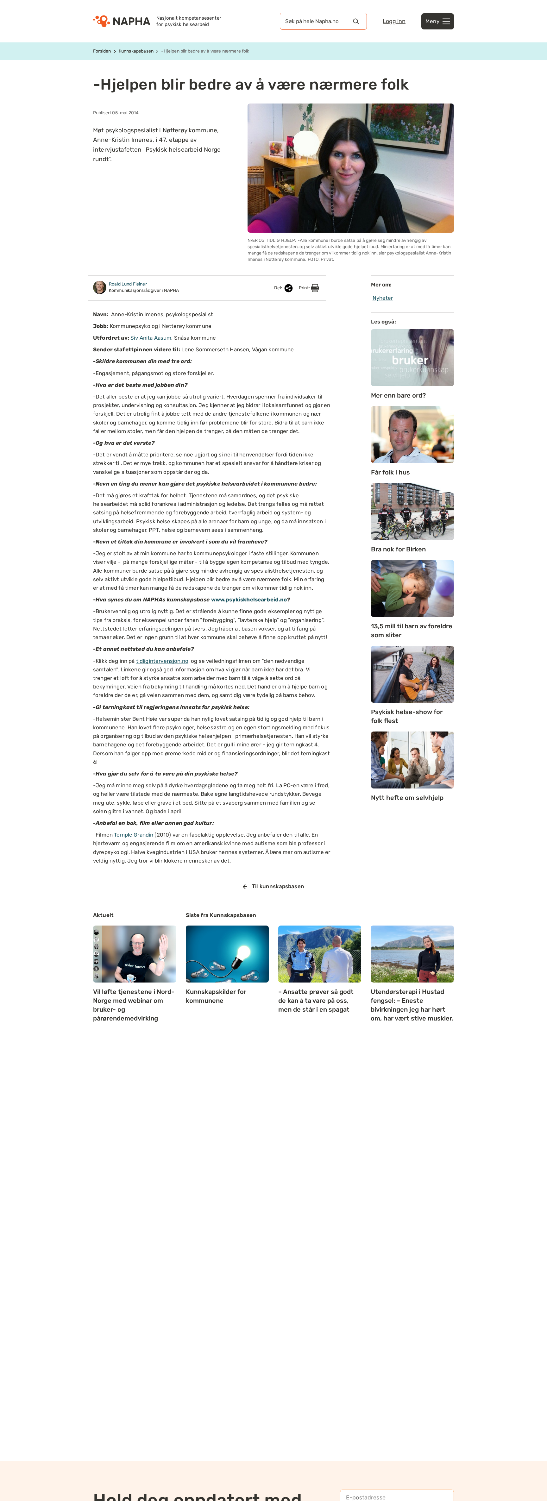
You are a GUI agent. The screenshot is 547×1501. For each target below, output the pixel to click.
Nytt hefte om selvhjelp (407, 797)
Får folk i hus (390, 472)
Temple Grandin (133, 835)
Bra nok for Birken (398, 549)
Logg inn (394, 21)
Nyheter (383, 298)
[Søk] (356, 21)
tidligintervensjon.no (162, 661)
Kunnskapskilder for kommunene (216, 996)
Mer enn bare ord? (398, 395)
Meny (432, 21)
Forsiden (102, 51)
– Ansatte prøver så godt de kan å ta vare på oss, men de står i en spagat (316, 1000)
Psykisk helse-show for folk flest (407, 716)
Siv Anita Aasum (150, 338)
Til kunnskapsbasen (278, 886)
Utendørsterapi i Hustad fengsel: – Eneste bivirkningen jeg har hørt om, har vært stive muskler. (412, 1005)
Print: (305, 288)
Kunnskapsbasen (136, 51)
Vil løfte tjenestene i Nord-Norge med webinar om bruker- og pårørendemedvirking (133, 1005)
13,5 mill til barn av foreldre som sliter (411, 630)
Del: (278, 288)
